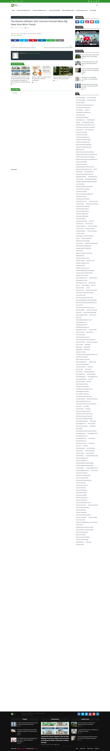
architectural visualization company (83, 139)
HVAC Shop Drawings (80, 310)
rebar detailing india (91, 374)
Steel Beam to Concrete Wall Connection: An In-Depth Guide (89, 78)
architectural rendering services (82, 137)
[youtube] (92, 21)
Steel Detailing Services (92, 433)
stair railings (86, 406)
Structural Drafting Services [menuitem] (24, 10)
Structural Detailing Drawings (92, 455)
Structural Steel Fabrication (81, 497)
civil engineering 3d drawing (90, 179)
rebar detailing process (81, 376)
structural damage (90, 453)
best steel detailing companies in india (84, 169)
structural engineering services (82, 470)
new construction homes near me (83, 337)
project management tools (81, 361)
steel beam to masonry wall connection (84, 416)
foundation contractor (80, 265)
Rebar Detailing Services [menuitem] (68, 10)
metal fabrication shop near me (82, 327)
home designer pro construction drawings (84, 292)
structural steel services (81, 505)
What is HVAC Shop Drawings (82, 532)
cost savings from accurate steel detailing (84, 235)
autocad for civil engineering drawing (83, 147)
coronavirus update (80, 233)
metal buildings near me (81, 322)
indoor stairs (78, 312)
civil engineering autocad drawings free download (86, 181)
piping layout (87, 349)
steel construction (91, 423)
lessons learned (92, 314)
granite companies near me (81, 277)
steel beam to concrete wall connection (84, 413)
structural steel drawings (81, 495)
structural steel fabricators (81, 500)
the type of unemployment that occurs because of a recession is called (86, 522)
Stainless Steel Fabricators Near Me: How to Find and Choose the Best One (90, 86)
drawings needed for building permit (83, 248)
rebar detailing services (93, 376)
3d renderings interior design (88, 122)
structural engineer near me (92, 468)
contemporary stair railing (81, 221)
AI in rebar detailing (89, 129)
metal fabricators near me (81, 329)
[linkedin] (97, 714)
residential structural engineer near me (84, 389)
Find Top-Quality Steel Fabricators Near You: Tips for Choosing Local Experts (90, 70)
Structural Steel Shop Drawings (82, 507)
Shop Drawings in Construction (82, 391)
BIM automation (79, 171)
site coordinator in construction (82, 394)
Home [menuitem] (13, 10)
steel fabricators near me (81, 443)
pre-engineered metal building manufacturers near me (86, 355)
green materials (92, 282)
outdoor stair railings (80, 342)
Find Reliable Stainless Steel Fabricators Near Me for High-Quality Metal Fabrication (27, 740)
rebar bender (90, 366)
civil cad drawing (79, 179)
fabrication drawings (80, 260)
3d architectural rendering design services (84, 105)
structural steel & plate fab (81, 473)
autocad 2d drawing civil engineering (83, 144)
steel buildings (93, 421)
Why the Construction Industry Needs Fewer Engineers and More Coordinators (41, 78)
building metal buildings (81, 176)
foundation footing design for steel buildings (85, 270)
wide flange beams (80, 542)
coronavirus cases (89, 223)
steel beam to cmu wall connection (83, 411)
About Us (16, 1)
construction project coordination (83, 206)
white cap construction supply (82, 539)
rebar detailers (88, 369)
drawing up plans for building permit (83, 245)
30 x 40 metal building (91, 97)
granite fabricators (93, 277)
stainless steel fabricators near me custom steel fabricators (86, 404)
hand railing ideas (85, 285)
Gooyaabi (35, 748)
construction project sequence (82, 208)
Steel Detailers (92, 426)
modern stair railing (80, 332)
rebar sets (90, 379)
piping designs (79, 347)
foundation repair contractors (82, 275)
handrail (88, 287)
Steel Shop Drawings (80, 448)
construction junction (93, 201)
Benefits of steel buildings (81, 161)
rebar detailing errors (80, 374)
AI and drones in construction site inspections (85, 127)
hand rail (78, 285)
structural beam (79, 450)
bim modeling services (89, 171)
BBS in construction (80, 149)
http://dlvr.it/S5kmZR (16, 35)
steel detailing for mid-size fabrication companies (86, 431)
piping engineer (79, 349)
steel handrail (91, 443)
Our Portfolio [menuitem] (93, 10)
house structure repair (80, 295)
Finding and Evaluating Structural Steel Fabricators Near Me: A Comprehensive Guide (27, 731)
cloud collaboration (80, 184)
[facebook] (89, 1)
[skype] (98, 1)
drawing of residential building (91, 243)
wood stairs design (80, 544)
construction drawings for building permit (84, 194)
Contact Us (97, 748)
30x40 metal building (91, 100)
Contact (21, 1)
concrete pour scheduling (81, 191)
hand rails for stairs (80, 287)
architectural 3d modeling (81, 132)
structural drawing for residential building (84, 463)
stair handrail (79, 406)
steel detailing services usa (81, 435)
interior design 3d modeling (81, 314)
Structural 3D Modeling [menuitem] (54, 10)
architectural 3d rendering (81, 134)
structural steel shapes (93, 505)
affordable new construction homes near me (85, 124)
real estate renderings (80, 366)
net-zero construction (80, 334)
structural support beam (81, 510)
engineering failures (80, 255)
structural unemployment (81, 512)
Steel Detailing (79, 428)
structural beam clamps (90, 450)
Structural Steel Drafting (81, 492)
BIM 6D (95, 169)
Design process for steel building (83, 240)
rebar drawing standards (81, 379)
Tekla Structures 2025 (80, 519)
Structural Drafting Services (81, 460)
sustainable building (92, 517)
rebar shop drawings (80, 381)
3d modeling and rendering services (83, 112)
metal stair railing (92, 329)
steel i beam (78, 445)
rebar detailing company (89, 371)
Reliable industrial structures (82, 384)
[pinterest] (96, 1)
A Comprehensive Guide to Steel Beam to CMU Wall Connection (90, 62)
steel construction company (81, 426)
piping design (87, 344)
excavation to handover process (82, 258)
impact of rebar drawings (92, 310)
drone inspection (79, 250)
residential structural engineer (82, 386)
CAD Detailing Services (92, 176)
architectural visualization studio (83, 142)
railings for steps (92, 361)
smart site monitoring (80, 398)
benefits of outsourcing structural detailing (85, 152)
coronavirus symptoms (92, 231)
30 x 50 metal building (80, 100)
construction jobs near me (81, 201)
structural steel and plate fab (82, 477)
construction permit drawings (92, 203)
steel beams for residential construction (84, 418)
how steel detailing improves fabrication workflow (86, 300)
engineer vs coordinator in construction (84, 253)
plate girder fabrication (81, 352)
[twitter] (91, 1)
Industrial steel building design (89, 312)
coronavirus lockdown (92, 226)
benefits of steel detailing (81, 164)
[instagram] (94, 1)
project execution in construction (83, 359)
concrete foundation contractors (82, 189)
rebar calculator (79, 369)
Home (12, 1)
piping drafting (87, 347)
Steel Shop (85, 445)
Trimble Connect (79, 524)
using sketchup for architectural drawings (84, 527)
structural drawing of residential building (84, 465)
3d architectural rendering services (83, 107)
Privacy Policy (90, 748)
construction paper (80, 203)
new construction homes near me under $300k (85, 339)
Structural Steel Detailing (81, 490)
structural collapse (80, 453)
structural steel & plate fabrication (83, 475)
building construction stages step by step (84, 174)
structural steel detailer (81, 487)
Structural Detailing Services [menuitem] (40, 10)
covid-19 (77, 238)
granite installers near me (81, 282)
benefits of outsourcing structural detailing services (86, 159)
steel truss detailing (91, 448)
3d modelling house (91, 119)
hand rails (93, 285)
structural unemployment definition (83, 514)
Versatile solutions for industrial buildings (84, 529)
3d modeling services (80, 119)
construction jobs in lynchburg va (83, 198)
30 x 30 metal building (80, 97)
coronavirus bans (79, 223)
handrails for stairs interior (91, 290)
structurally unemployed (81, 517)
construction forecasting (81, 196)
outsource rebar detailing (92, 342)
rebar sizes (89, 381)
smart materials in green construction (84, 396)
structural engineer (80, 468)
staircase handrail (80, 408)
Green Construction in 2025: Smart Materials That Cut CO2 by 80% (61, 77)
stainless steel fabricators (92, 398)
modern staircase (89, 332)
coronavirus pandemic (80, 231)
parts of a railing (79, 344)
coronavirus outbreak (89, 228)
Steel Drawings (91, 438)
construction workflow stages (82, 216)
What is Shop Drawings (80, 534)
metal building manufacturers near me (84, 319)
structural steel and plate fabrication (83, 480)
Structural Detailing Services (82, 458)
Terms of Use (82, 748)
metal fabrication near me (81, 324)
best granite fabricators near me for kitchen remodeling (85, 167)
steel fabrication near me (81, 440)
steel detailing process (80, 433)
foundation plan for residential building (84, 273)
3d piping (78, 122)
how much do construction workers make (84, 297)
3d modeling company (80, 115)
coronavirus (91, 221)
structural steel (94, 470)
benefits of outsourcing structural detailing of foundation (85, 157)
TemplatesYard (22, 748)
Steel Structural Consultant (18, 27)
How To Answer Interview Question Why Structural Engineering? (86, 303)
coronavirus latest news (81, 226)
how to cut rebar (79, 305)
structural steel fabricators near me (83, 502)
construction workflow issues (82, 213)
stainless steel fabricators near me (83, 401)
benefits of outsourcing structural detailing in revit (86, 154)
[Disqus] (42, 149)
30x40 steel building (80, 102)
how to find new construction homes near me (85, 307)
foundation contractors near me (82, 268)
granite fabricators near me (81, 280)
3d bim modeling (79, 110)
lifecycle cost (78, 317)
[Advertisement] (42, 190)
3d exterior (87, 110)
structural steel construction (82, 485)
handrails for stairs (80, 290)
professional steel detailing (81, 356)
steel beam (88, 408)
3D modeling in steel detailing (82, 117)
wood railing (88, 542)
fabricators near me (91, 260)
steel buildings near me (81, 423)
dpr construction (79, 243)
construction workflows (81, 218)
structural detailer (80, 455)
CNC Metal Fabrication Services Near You (84, 186)
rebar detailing (79, 371)
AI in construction (79, 129)
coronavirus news (79, 228)
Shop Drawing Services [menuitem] (82, 10)
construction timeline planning (82, 211)
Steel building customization (82, 421)
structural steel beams (80, 482)
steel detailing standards (81, 438)
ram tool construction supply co (82, 364)
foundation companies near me (82, 263)
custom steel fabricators (86, 238)
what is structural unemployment (83, 537)
